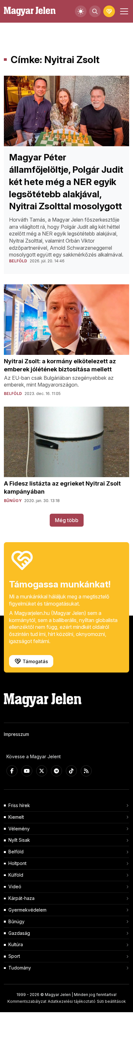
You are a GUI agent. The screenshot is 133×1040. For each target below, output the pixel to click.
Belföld (16, 851)
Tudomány (19, 967)
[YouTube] (26, 770)
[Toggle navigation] (123, 11)
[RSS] (86, 770)
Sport (14, 956)
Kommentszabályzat (26, 1001)
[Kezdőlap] (30, 11)
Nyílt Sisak (19, 840)
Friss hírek (19, 805)
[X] (41, 770)
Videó (14, 886)
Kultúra (15, 944)
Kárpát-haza (21, 898)
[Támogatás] (109, 11)
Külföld (15, 875)
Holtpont (17, 863)
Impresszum (16, 734)
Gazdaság (19, 933)
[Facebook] (11, 770)
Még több (66, 520)
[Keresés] (95, 11)
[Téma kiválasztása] (81, 11)
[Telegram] (56, 770)
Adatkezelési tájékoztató (72, 1001)
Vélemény (19, 828)
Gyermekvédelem (27, 910)
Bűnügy (16, 921)
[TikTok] (71, 770)
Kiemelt (16, 817)
